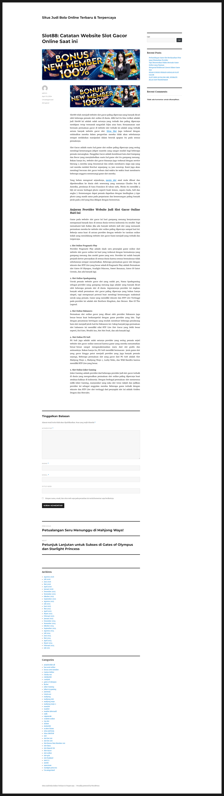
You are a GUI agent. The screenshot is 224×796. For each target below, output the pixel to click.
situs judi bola (49, 731)
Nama (45, 463)
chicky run (48, 675)
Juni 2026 (47, 582)
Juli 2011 (47, 648)
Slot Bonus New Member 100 (54, 743)
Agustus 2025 (49, 601)
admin (44, 93)
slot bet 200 (48, 741)
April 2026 (48, 587)
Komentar (47, 428)
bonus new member (51, 670)
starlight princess (50, 768)
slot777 (46, 760)
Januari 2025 (48, 619)
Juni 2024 (47, 636)
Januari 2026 (48, 589)
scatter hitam (49, 729)
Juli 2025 (47, 604)
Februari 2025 (49, 616)
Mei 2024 (47, 638)
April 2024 (48, 641)
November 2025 (50, 594)
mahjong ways (49, 702)
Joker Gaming (49, 687)
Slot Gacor (48, 751)
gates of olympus (50, 682)
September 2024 (50, 628)
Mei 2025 (47, 609)
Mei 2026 (47, 584)
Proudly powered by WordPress (88, 786)
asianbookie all (49, 665)
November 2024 (50, 623)
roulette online (49, 719)
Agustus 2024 (49, 631)
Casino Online (49, 672)
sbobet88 (47, 726)
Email (45, 475)
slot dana (47, 746)
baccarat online (49, 667)
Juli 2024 (47, 633)
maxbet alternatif (50, 711)
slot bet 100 (48, 738)
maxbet (46, 709)
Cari (148, 37)
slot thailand (48, 758)
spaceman (47, 765)
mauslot (47, 706)
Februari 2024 (49, 646)
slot (45, 736)
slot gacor (45, 103)
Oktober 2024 (49, 626)
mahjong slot (49, 699)
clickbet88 (48, 677)
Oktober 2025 (49, 596)
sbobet (46, 724)
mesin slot (111, 180)
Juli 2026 (47, 579)
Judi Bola (47, 692)
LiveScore (47, 694)
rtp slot (46, 721)
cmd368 (47, 680)
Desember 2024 (50, 621)
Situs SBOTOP (49, 733)
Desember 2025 (50, 592)
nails (45, 714)
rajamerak (47, 716)
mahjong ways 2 (50, 704)
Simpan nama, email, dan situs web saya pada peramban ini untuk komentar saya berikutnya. (79, 498)
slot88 (46, 763)
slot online (48, 753)
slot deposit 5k (49, 748)
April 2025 (48, 611)
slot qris (47, 756)
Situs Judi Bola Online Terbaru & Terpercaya (79, 18)
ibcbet (46, 684)
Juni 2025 (47, 606)
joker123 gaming (50, 689)
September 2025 (50, 599)
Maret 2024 (48, 643)
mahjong (47, 697)
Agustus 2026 (49, 577)
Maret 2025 (48, 614)
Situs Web (47, 486)
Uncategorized (47, 100)
